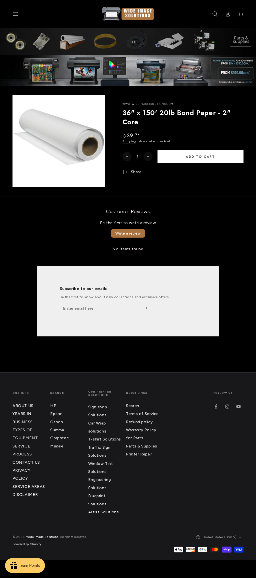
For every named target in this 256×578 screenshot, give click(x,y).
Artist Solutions (103, 512)
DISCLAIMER (25, 494)
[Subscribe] (147, 308)
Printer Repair (139, 454)
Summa (57, 430)
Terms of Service (142, 413)
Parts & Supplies (141, 446)
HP (53, 405)
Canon (56, 422)
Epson (56, 413)
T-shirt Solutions (104, 439)
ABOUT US (23, 405)
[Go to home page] (128, 14)
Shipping (129, 141)
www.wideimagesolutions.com (148, 104)
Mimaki (56, 446)
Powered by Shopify (27, 544)
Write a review (128, 233)
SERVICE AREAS (28, 486)
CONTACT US (26, 462)
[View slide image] (128, 70)
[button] (214, 13)
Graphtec (59, 437)
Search (132, 405)
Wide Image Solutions (42, 537)
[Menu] (15, 13)
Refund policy (139, 422)
